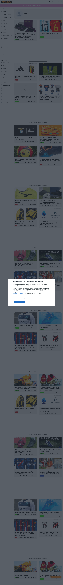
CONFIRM (19, 301)
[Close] (53, 281)
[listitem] (31, 298)
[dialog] (31, 292)
